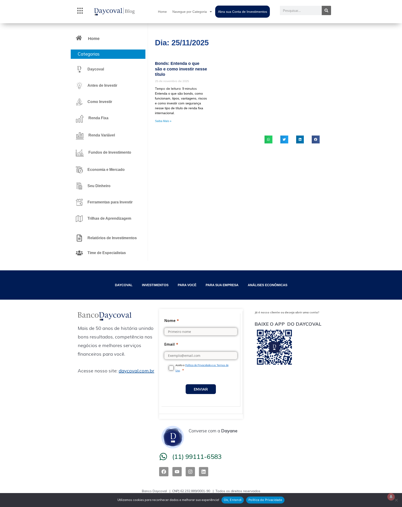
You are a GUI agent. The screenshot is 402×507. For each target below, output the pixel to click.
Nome (169, 320)
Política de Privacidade (265, 500)
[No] (396, 500)
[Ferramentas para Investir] (79, 202)
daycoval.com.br (136, 371)
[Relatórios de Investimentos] (79, 238)
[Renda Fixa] (80, 119)
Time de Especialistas (106, 253)
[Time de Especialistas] (79, 252)
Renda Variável (101, 135)
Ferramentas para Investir (110, 202)
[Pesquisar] (326, 10)
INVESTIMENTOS (155, 285)
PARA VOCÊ (187, 285)
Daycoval (95, 69)
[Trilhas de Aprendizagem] (79, 218)
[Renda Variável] (80, 136)
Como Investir (99, 102)
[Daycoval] (79, 69)
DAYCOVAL (124, 285)
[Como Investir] (79, 101)
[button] (80, 11)
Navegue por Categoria (189, 11)
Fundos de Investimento (109, 152)
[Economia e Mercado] (79, 169)
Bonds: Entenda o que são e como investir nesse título (181, 69)
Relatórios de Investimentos (112, 238)
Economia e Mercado (106, 170)
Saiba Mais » (163, 121)
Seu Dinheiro (99, 186)
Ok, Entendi (232, 500)
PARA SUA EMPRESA (222, 285)
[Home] (79, 38)
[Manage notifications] (391, 496)
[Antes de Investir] (79, 85)
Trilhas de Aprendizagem (109, 218)
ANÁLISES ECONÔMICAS (267, 285)
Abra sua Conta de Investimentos (242, 11)
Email (169, 344)
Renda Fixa (98, 118)
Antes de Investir (102, 85)
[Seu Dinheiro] (79, 185)
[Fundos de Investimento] (80, 153)
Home (162, 11)
